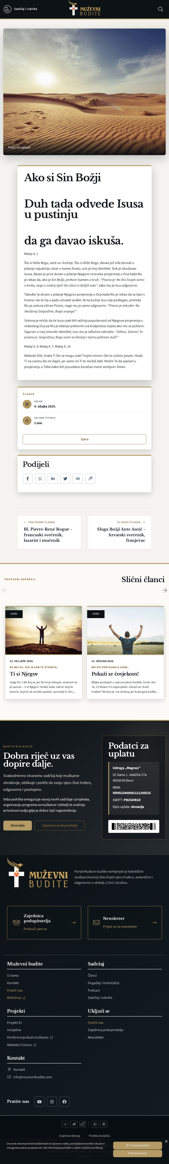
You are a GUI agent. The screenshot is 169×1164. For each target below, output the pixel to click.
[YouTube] (39, 1102)
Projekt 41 (14, 1022)
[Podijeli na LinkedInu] (53, 479)
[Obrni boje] (95, 1124)
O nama (12, 975)
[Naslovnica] (84, 9)
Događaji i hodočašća (103, 983)
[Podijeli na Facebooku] (28, 479)
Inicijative (14, 1030)
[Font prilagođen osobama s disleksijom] (103, 1124)
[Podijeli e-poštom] (78, 479)
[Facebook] (64, 1102)
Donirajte (18, 825)
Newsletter (96, 1037)
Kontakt (13, 983)
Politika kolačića (99, 1135)
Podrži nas (15, 990)
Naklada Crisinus (20, 1044)
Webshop (14, 997)
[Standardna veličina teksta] (73, 1124)
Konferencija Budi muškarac (28, 1037)
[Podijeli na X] (65, 479)
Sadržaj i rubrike (100, 997)
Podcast (94, 990)
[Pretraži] (160, 9)
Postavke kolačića (139, 1145)
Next (164, 590)
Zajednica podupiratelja (59, 825)
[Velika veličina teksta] (82, 1124)
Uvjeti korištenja (69, 1135)
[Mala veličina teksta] (65, 1124)
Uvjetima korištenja (92, 1148)
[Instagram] (52, 1102)
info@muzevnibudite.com (32, 1077)
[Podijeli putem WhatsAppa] (40, 479)
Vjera (84, 439)
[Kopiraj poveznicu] (90, 479)
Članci (92, 975)
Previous (4, 590)
